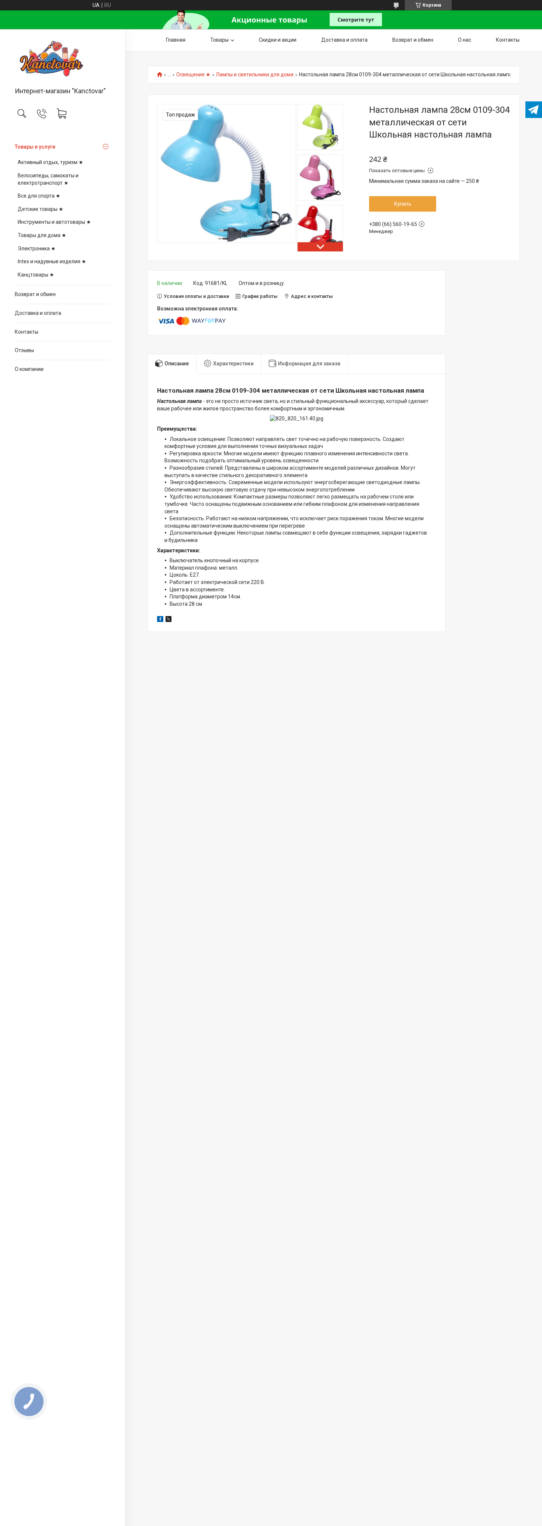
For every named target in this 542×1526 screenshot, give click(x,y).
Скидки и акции (277, 40)
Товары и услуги (35, 147)
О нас (464, 40)
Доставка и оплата (38, 313)
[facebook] (160, 620)
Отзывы (24, 350)
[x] (168, 620)
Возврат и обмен (35, 294)
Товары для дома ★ (42, 235)
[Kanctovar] (62, 58)
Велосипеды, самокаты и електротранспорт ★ (48, 179)
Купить (402, 204)
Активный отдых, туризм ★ (50, 162)
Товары (219, 40)
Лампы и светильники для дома (254, 74)
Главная (175, 40)
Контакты (26, 332)
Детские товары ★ (40, 209)
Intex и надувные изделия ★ (52, 261)
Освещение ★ (193, 74)
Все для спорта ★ (39, 196)
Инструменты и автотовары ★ (54, 222)
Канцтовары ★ (36, 275)
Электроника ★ (37, 248)
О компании (29, 369)
